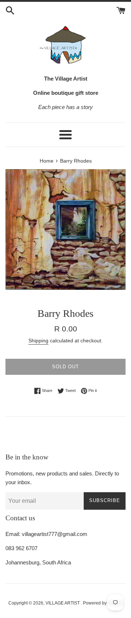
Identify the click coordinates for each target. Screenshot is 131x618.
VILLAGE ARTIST (63, 603)
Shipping (38, 340)
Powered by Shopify (103, 603)
